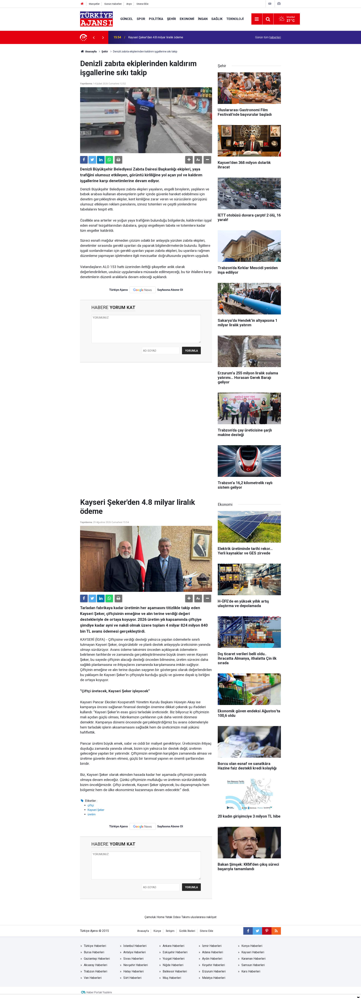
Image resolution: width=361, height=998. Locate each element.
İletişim (170, 931)
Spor (141, 19)
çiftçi (91, 805)
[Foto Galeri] (279, 3)
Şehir (171, 19)
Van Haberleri (93, 978)
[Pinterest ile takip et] (267, 931)
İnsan (203, 19)
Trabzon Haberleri (95, 971)
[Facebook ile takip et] (248, 931)
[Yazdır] (118, 160)
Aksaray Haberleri (95, 965)
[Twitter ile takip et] (257, 931)
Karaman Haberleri (253, 958)
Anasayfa (91, 51)
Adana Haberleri (212, 952)
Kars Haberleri (250, 971)
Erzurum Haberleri (214, 971)
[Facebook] (84, 160)
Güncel (126, 19)
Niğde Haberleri (173, 965)
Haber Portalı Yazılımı (99, 992)
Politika (156, 19)
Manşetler (94, 3)
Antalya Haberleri (134, 952)
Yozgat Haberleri (173, 958)
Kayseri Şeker (96, 810)
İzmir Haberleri (211, 946)
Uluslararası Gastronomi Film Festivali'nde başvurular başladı (168, 37)
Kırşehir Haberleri (213, 965)
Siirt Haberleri (132, 978)
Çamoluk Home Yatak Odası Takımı (167, 917)
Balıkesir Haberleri (175, 971)
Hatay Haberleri (133, 971)
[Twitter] (92, 160)
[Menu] (256, 19)
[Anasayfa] (82, 3)
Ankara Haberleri (173, 946)
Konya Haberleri (251, 946)
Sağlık (217, 19)
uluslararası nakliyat (203, 917)
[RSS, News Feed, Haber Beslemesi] (276, 931)
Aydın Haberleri (212, 958)
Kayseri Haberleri (252, 952)
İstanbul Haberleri (134, 946)
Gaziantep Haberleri (97, 958)
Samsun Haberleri (253, 965)
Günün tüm (268, 37)
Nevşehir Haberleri (135, 965)
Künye (157, 931)
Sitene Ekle (142, 3)
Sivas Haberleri (133, 958)
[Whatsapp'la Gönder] (109, 160)
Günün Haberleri (113, 3)
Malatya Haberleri (213, 978)
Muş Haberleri (172, 978)
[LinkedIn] (101, 160)
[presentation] (93, 37)
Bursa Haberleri (94, 952)
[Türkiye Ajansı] (96, 18)
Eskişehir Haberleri (175, 952)
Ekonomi (187, 19)
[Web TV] (270, 3)
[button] (189, 160)
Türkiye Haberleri (95, 946)
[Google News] (142, 289)
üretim (92, 814)
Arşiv (129, 3)
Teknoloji (235, 19)
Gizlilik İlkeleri (187, 931)
